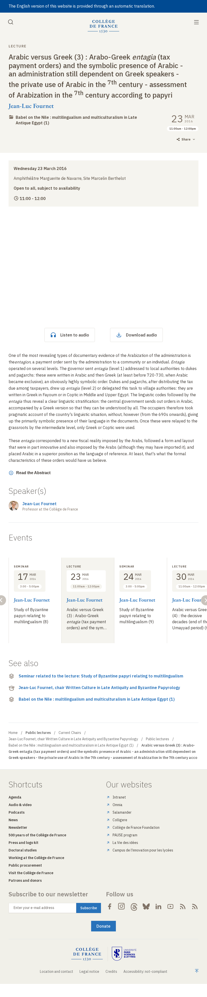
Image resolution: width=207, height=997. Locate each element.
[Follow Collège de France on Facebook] (109, 906)
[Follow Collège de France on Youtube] (170, 906)
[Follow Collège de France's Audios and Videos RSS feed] (194, 906)
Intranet (119, 797)
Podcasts (16, 812)
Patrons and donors (25, 880)
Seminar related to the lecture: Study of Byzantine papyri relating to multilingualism (101, 675)
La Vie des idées (125, 842)
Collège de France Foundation (136, 827)
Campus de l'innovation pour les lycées (143, 850)
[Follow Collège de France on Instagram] (121, 906)
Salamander (122, 812)
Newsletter (18, 827)
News (13, 820)
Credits (111, 971)
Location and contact (56, 971)
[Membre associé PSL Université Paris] (124, 954)
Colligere (120, 820)
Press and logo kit (23, 842)
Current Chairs (70, 732)
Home (13, 732)
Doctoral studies (23, 850)
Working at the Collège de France (36, 858)
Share (186, 139)
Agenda (15, 797)
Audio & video (20, 805)
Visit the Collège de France (31, 873)
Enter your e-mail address (34, 907)
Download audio (141, 334)
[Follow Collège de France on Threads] (134, 906)
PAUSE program (125, 835)
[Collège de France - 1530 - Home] (103, 26)
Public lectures (157, 739)
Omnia (117, 805)
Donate (103, 926)
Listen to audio (74, 334)
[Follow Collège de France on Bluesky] (146, 906)
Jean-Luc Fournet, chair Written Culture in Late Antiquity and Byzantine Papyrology (99, 687)
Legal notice (89, 971)
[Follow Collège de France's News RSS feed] (182, 906)
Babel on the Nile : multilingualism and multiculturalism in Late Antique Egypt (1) (97, 699)
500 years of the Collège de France (37, 835)
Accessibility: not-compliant (145, 971)
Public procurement (25, 865)
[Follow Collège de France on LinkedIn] (158, 906)
